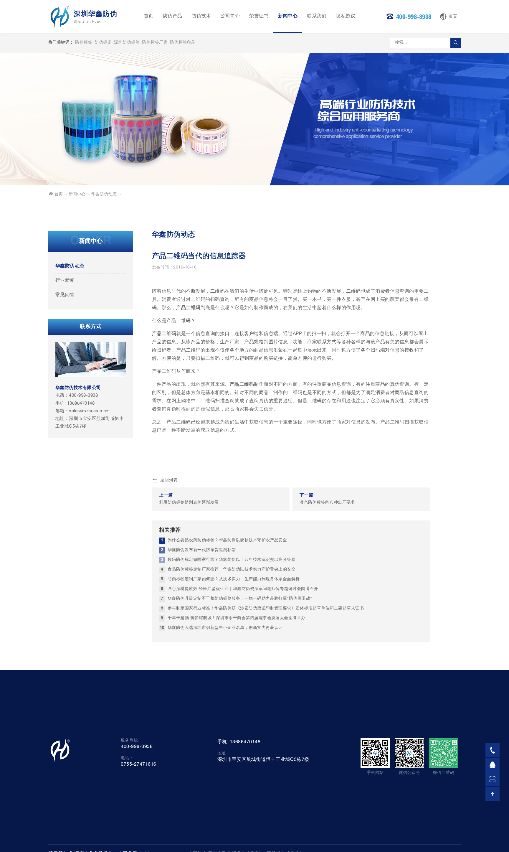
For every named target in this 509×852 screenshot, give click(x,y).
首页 (148, 16)
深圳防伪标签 (127, 43)
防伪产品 (172, 16)
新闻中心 (288, 16)
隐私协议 (345, 16)
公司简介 (230, 16)
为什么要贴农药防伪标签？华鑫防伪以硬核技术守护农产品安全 (227, 540)
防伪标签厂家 (155, 43)
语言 (453, 16)
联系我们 (316, 16)
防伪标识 (103, 43)
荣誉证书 (259, 16)
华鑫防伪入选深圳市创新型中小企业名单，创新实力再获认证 (225, 628)
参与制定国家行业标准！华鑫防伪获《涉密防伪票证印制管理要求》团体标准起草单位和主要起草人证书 (266, 609)
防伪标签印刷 (183, 43)
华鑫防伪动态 (104, 194)
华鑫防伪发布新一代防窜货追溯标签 (202, 550)
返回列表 (168, 480)
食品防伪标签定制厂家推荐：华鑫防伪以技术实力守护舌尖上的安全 (231, 570)
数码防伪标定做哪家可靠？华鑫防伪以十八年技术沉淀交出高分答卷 (231, 560)
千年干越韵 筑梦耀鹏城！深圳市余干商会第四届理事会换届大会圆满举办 (236, 618)
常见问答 (65, 295)
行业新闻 (65, 280)
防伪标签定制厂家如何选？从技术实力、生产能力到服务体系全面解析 (234, 579)
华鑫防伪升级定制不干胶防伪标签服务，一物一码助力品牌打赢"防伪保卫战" (240, 599)
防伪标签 (83, 43)
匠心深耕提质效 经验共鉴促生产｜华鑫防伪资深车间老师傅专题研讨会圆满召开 (243, 589)
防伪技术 (201, 16)
